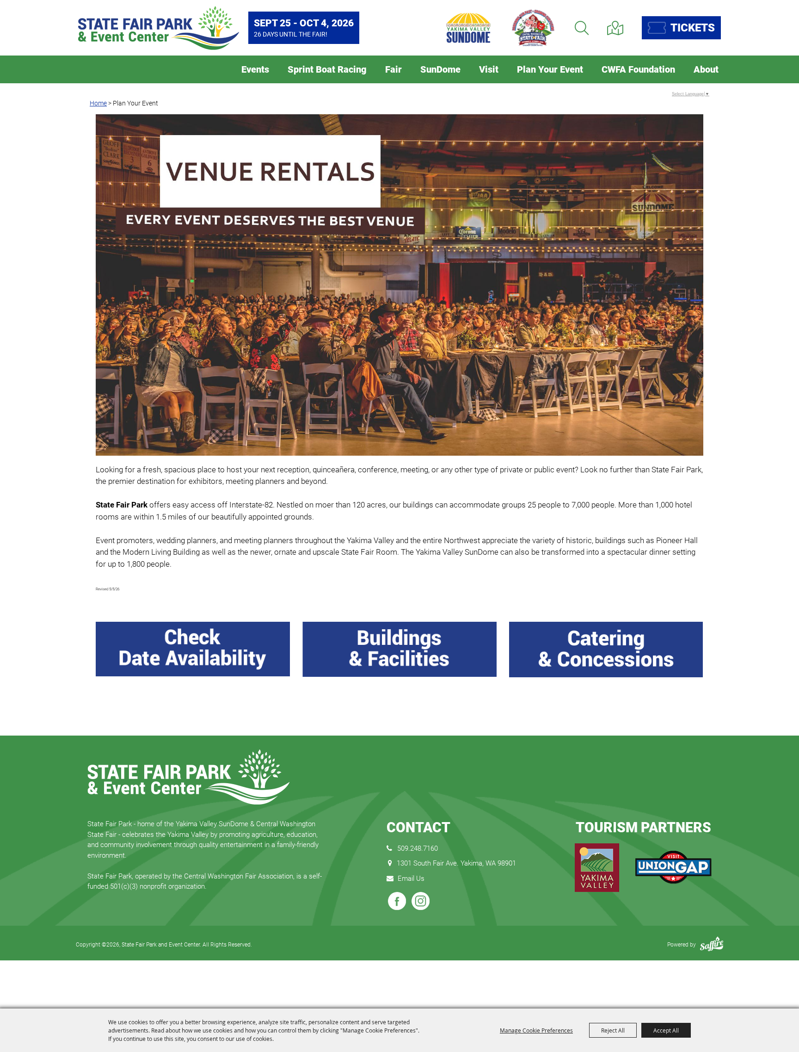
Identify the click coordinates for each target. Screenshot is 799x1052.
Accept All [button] (666, 1030)
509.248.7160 (417, 848)
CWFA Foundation (638, 69)
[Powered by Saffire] (711, 944)
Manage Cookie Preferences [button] (536, 1030)
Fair (393, 69)
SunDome (440, 69)
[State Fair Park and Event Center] (158, 28)
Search (581, 28)
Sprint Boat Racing (327, 69)
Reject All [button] (613, 1030)
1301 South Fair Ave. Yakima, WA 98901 (456, 863)
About (706, 69)
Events (255, 69)
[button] (399, 286)
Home (98, 103)
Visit (488, 69)
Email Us (411, 878)
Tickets (692, 27)
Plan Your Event (550, 69)
